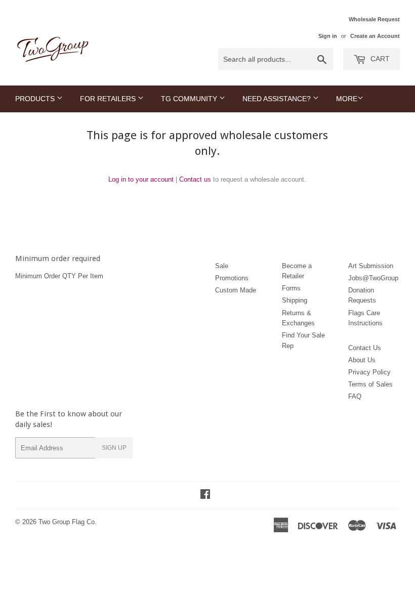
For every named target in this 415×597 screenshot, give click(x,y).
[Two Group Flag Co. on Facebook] (205, 495)
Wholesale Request (374, 19)
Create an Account (375, 36)
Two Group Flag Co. (67, 522)
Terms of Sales (370, 384)
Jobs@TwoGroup (373, 278)
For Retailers (109, 99)
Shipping (294, 300)
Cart (379, 59)
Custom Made (235, 290)
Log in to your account (141, 179)
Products (36, 99)
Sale (221, 266)
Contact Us (364, 348)
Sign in (327, 36)
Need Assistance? (277, 99)
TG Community (190, 99)
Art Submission (370, 266)
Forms (291, 288)
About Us (362, 360)
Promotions (231, 278)
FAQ (354, 396)
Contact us (195, 179)
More (346, 99)
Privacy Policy (369, 372)
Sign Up (114, 447)
